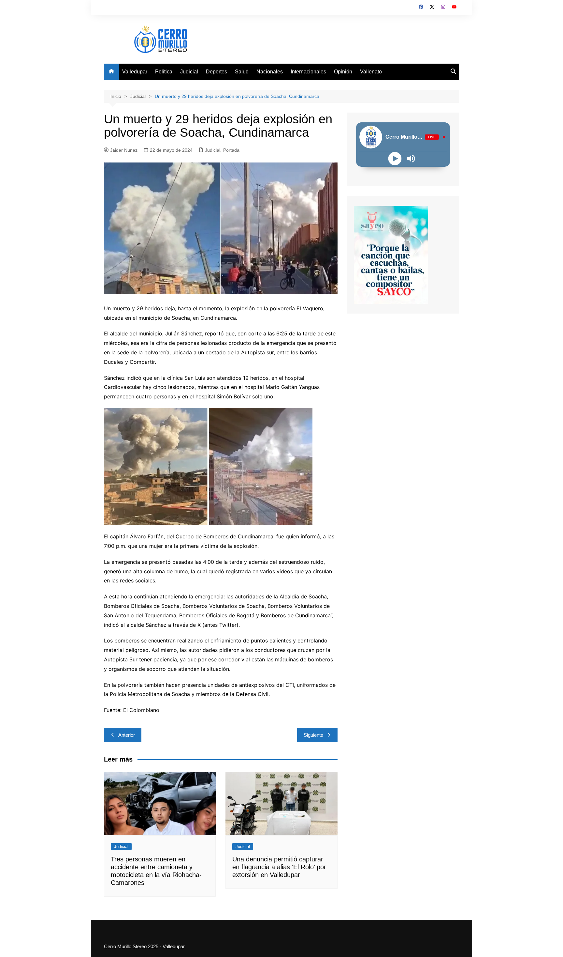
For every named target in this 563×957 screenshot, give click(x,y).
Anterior (126, 735)
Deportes (216, 71)
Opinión (343, 71)
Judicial (189, 71)
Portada (231, 150)
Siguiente (313, 735)
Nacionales (269, 71)
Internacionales (308, 71)
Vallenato (371, 71)
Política (163, 71)
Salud (242, 71)
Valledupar (134, 71)
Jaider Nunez (123, 150)
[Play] (395, 158)
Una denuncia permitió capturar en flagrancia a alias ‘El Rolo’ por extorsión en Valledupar (279, 867)
